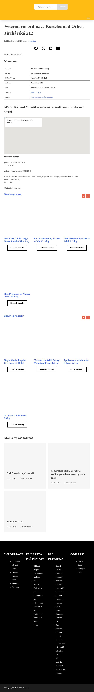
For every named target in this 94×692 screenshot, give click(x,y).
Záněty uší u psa (15, 521)
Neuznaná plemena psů (59, 617)
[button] (36, 48)
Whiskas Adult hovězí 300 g (15, 416)
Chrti (57, 625)
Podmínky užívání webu (16, 565)
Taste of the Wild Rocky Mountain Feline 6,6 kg (46, 361)
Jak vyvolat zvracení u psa (38, 606)
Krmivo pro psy (12, 194)
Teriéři (58, 607)
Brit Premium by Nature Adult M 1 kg (17, 295)
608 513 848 (36, 92)
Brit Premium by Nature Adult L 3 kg (77, 240)
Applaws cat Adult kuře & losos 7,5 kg (76, 361)
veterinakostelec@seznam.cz (42, 97)
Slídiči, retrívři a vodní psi (59, 662)
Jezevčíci (59, 629)
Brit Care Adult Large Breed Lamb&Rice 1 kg (16, 240)
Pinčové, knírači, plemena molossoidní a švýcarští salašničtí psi (60, 643)
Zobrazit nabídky (17, 248)
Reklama (15, 587)
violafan (32, 41)
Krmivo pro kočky (14, 315)
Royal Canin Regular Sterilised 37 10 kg (15, 361)
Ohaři (58, 610)
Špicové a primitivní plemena (59, 599)
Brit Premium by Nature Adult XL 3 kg (47, 240)
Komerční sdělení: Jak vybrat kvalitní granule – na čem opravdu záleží (68, 474)
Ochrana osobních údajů (15, 576)
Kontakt (15, 583)
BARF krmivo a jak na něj (20, 473)
